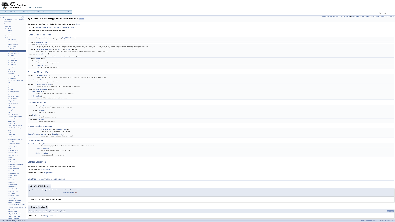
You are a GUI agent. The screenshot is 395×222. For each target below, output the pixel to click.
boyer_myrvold (12, 42)
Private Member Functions (368, 16)
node (58, 49)
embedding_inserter (14, 76)
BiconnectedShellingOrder (15, 164)
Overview (4, 12)
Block (10, 177)
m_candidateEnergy (45, 106)
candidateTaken (41, 45)
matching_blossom (13, 91)
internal (10, 89)
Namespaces (56, 12)
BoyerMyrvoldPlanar (14, 189)
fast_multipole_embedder (15, 80)
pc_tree (10, 94)
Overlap (12, 55)
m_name (41, 119)
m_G (40, 115)
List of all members (389, 16)
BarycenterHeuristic (13, 150)
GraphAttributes (67, 38)
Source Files (67, 12)
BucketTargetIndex (13, 198)
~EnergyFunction (41, 42)
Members (46, 12)
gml (9, 87)
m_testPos (44, 153)
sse (9, 105)
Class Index (27, 12)
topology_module (13, 114)
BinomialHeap (12, 171)
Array (9, 130)
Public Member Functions (328, 16)
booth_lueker (12, 39)
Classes (5, 24)
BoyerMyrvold (12, 186)
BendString (11, 159)
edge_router (11, 71)
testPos (38, 96)
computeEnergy (41, 54)
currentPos (39, 80)
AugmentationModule (14, 144)
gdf (9, 82)
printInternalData (41, 89)
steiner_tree (11, 107)
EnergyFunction (14, 51)
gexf (9, 85)
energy (38, 58)
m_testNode (45, 148)
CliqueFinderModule (14, 216)
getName (39, 61)
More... (78, 24)
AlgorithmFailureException (15, 128)
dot (9, 69)
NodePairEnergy (14, 53)
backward (9, 30)
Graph (34, 115)
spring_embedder (13, 103)
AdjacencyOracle (13, 119)
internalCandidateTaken (43, 84)
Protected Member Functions (343, 16)
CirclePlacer (11, 209)
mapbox (9, 33)
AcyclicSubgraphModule (15, 116)
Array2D (10, 132)
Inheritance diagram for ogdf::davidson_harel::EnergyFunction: (47, 30)
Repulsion (13, 62)
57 (39, 216)
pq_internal (11, 101)
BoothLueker (12, 182)
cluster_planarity (13, 44)
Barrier (10, 148)
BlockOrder (11, 180)
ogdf (3, 17)
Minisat (9, 35)
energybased (12, 78)
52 (38, 172)
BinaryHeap (11, 166)
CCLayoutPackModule (14, 200)
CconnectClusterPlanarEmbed (17, 205)
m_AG (43, 144)
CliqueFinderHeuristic (14, 214)
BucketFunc (11, 193)
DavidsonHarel (45, 169)
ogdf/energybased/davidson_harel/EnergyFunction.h (55, 27)
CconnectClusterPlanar (14, 202)
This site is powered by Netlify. (368, 220)
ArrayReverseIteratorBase (15, 139)
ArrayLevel (11, 137)
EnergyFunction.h (49, 172)
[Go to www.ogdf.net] (5, 9)
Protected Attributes (356, 16)
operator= (44, 134)
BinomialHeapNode (14, 173)
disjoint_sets (11, 67)
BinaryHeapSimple (13, 168)
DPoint (68, 49)
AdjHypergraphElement (15, 125)
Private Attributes (380, 16)
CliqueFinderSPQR (13, 218)
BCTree (10, 157)
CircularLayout (12, 211)
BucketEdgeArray (13, 191)
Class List (37, 12)
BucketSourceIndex (13, 196)
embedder (11, 73)
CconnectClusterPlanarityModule (17, 207)
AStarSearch (12, 141)
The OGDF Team (389, 220)
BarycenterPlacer (13, 153)
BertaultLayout (12, 162)
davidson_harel (12, 46)
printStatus (39, 65)
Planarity (12, 58)
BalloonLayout (12, 146)
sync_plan (11, 110)
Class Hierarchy (15, 12)
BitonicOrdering (12, 175)
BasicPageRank (12, 155)
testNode (39, 91)
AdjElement (11, 121)
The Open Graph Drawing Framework (13, 19)
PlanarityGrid (13, 60)
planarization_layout (14, 98)
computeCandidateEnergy (44, 49)
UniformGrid (13, 64)
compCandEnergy (42, 75)
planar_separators (13, 96)
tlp (9, 112)
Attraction (12, 49)
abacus (9, 28)
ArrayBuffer (11, 134)
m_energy (42, 110)
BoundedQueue (12, 184)
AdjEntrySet (11, 123)
